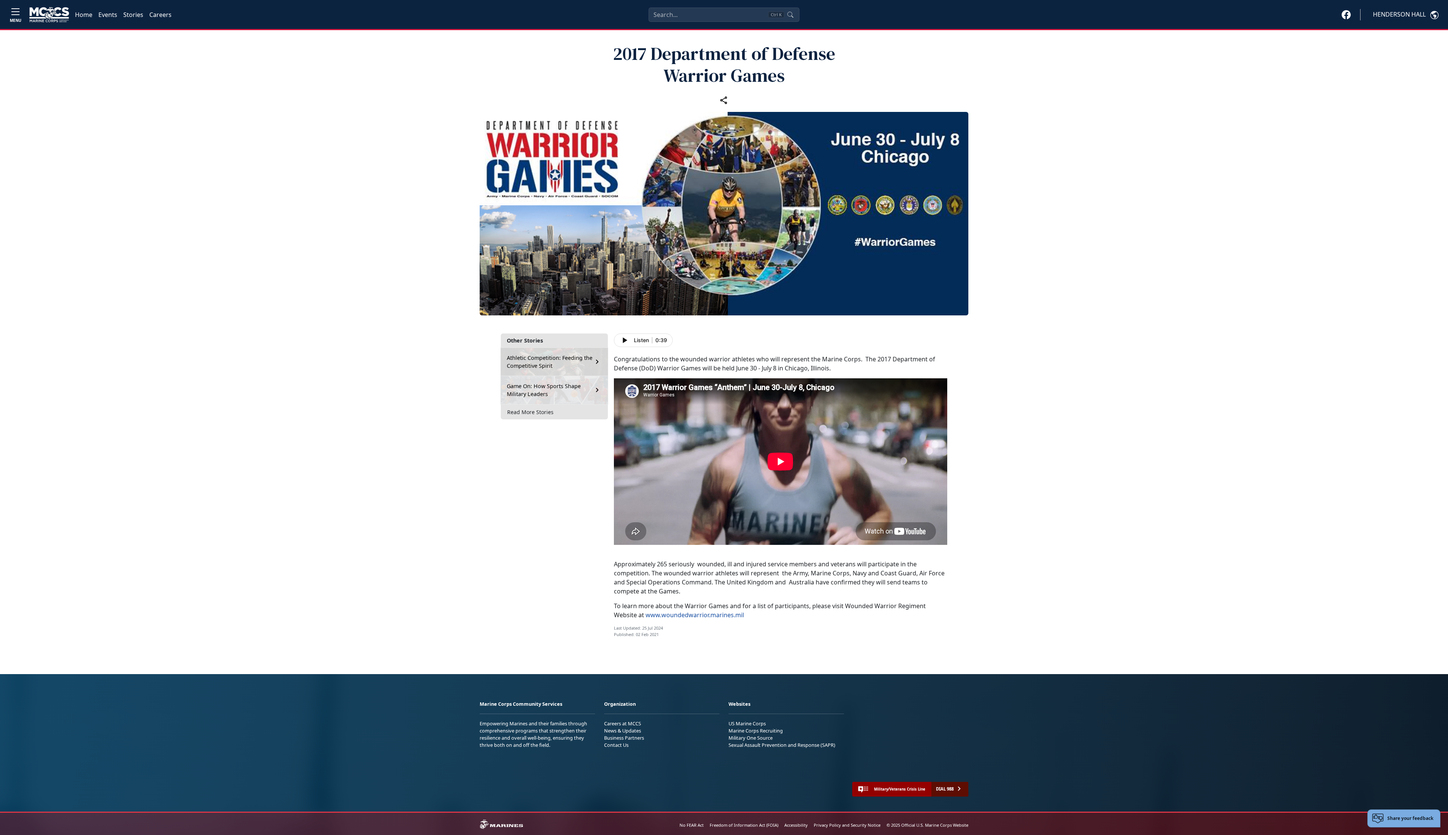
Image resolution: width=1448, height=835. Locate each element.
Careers (160, 15)
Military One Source (751, 737)
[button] (1346, 14)
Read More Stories (530, 412)
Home (83, 15)
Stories (133, 15)
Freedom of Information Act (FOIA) (744, 825)
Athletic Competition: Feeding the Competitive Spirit (549, 362)
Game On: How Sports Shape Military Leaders (544, 390)
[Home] (49, 14)
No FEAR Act (692, 825)
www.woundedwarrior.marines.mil (695, 615)
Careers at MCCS (622, 723)
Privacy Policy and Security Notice (847, 825)
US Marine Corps (747, 723)
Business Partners (624, 737)
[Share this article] (724, 99)
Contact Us (616, 745)
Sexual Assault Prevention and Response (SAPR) (782, 745)
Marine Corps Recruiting (756, 730)
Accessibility (796, 825)
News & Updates (622, 730)
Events (107, 15)
